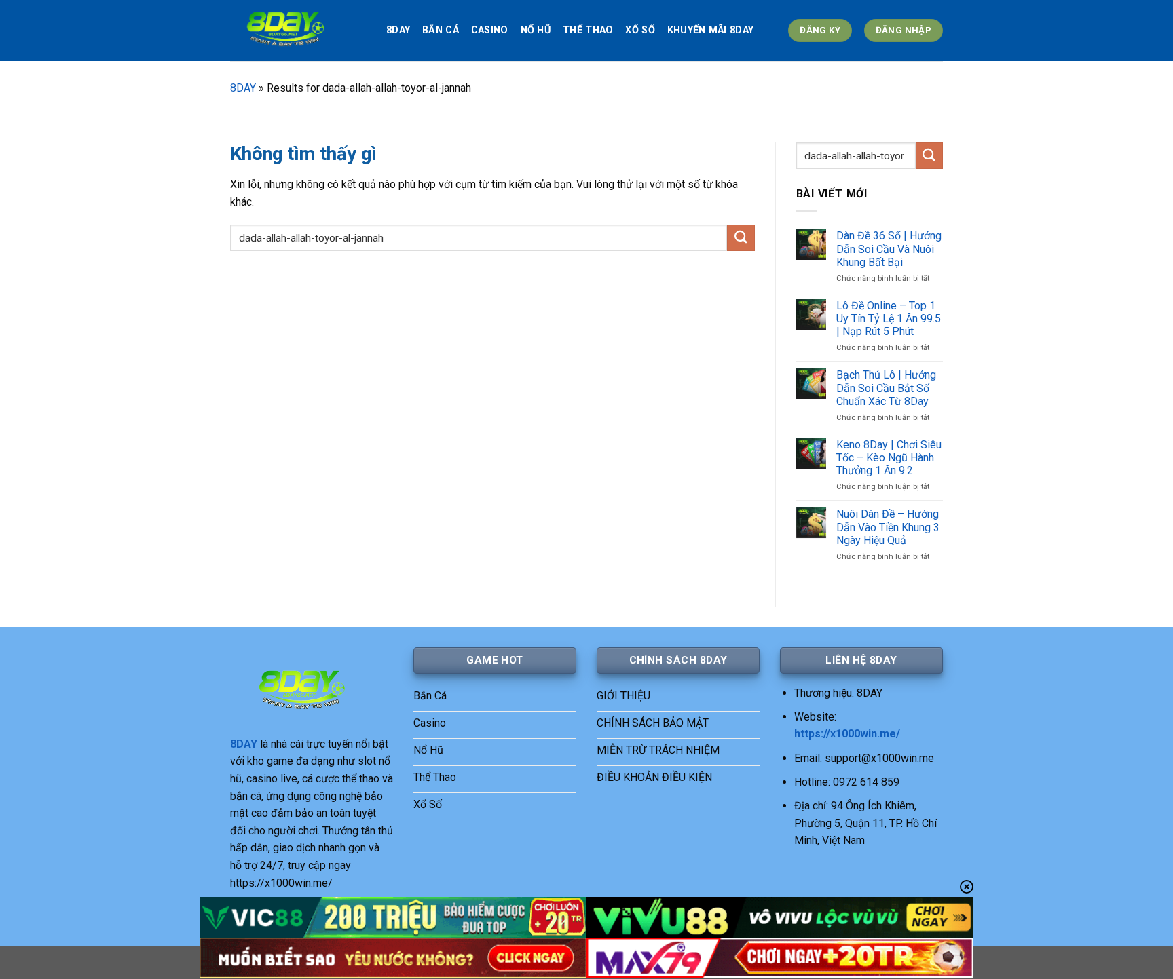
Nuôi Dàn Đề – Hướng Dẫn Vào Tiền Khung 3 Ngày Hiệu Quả (887, 526)
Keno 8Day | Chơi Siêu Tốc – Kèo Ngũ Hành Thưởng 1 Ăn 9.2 (889, 457)
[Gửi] (740, 238)
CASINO (489, 30)
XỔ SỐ (639, 30)
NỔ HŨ (536, 30)
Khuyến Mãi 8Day (710, 30)
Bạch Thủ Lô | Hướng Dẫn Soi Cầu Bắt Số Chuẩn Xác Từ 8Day (886, 387)
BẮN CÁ (440, 30)
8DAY (398, 30)
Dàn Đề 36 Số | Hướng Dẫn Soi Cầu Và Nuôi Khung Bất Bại (889, 248)
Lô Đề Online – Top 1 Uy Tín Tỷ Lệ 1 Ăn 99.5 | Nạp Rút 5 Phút (888, 318)
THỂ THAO (588, 30)
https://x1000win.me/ (847, 733)
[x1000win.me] (298, 30)
